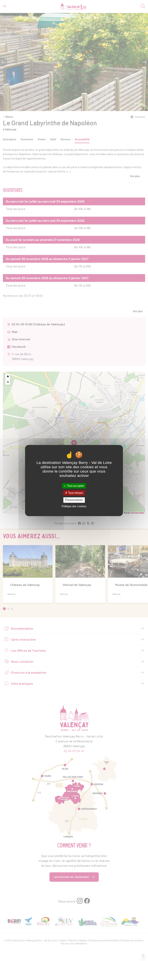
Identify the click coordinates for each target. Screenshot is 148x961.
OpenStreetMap (137, 513)
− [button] (8, 382)
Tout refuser (75, 492)
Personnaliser (74, 500)
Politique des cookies (74, 506)
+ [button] (8, 376)
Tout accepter (75, 485)
